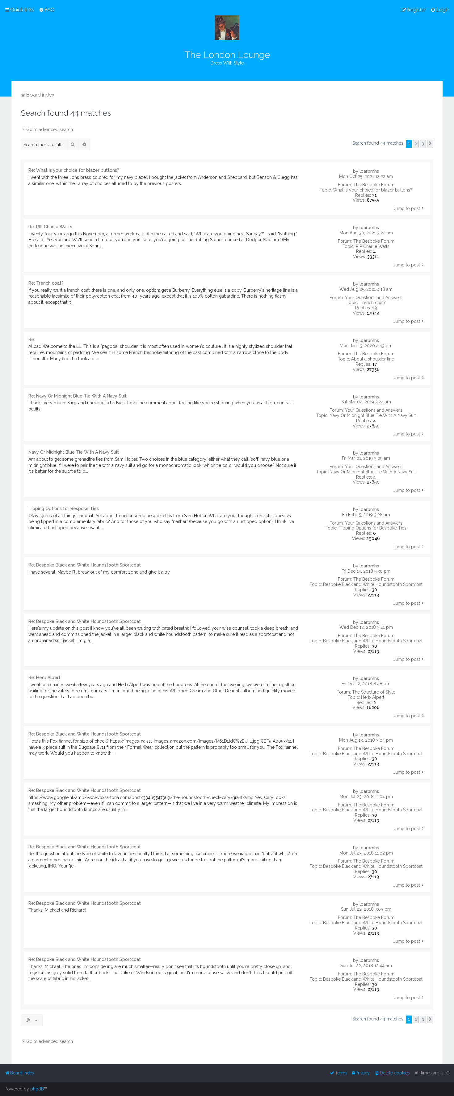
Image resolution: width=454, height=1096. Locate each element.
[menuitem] (47, 9)
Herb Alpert (372, 697)
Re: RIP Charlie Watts (50, 226)
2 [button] (416, 143)
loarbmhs (369, 171)
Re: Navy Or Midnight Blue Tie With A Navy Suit (77, 395)
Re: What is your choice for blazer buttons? (73, 170)
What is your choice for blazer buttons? (372, 189)
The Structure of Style (373, 692)
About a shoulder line (372, 358)
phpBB (37, 1088)
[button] (430, 143)
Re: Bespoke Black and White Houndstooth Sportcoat (84, 564)
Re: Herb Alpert (44, 677)
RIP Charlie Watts (372, 246)
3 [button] (423, 143)
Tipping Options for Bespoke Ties (372, 527)
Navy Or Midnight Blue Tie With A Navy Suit (373, 415)
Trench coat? (373, 302)
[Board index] (227, 27)
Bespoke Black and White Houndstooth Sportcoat (372, 584)
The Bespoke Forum (373, 184)
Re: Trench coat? (46, 283)
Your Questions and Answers (373, 297)
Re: (31, 339)
